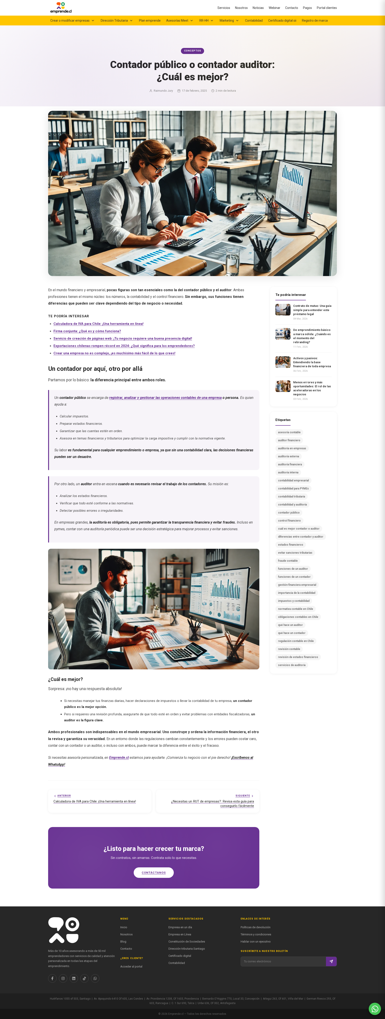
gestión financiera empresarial (297, 584)
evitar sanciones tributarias (295, 552)
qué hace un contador (291, 633)
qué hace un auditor (290, 625)
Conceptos (192, 50)
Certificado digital (179, 955)
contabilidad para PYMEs (293, 488)
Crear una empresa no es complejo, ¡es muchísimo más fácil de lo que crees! (114, 353)
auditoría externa (288, 456)
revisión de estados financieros (298, 657)
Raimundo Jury (163, 90)
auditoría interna (288, 472)
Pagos (307, 8)
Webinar (274, 8)
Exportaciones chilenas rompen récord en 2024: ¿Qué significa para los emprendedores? (124, 346)
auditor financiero (289, 440)
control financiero (289, 520)
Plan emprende (150, 20)
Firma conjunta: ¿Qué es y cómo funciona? (87, 331)
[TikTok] (84, 978)
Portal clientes (327, 8)
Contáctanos (154, 872)
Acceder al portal (131, 966)
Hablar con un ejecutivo (256, 941)
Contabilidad (254, 20)
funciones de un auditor (293, 568)
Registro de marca (315, 20)
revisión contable (289, 649)
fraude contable (288, 560)
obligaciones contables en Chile (298, 617)
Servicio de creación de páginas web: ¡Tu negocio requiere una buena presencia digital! (122, 338)
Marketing (227, 20)
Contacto (291, 8)
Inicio (123, 927)
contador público (289, 512)
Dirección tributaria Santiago (186, 948)
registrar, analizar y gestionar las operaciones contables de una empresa (165, 398)
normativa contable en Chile (295, 609)
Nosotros (241, 8)
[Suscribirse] (331, 961)
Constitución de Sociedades (186, 941)
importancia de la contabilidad (296, 592)
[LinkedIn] (74, 978)
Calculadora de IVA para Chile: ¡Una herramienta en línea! (98, 324)
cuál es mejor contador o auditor (298, 528)
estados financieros (290, 544)
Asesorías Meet (177, 20)
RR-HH (204, 20)
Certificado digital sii (282, 20)
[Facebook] (52, 978)
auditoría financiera (290, 464)
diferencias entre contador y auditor (300, 536)
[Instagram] (63, 978)
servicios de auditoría (291, 665)
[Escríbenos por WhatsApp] (375, 1009)
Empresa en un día (180, 927)
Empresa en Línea (179, 934)
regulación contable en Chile (296, 641)
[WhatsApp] (95, 978)
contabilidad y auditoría (292, 504)
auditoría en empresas (292, 448)
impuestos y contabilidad (293, 600)
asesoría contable (289, 432)
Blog (123, 941)
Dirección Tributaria (114, 20)
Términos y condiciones (256, 934)
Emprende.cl (119, 757)
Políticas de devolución (255, 927)
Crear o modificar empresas (70, 20)
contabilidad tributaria (291, 496)
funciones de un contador (294, 576)
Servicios (223, 8)
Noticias (258, 8)
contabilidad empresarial (293, 480)
